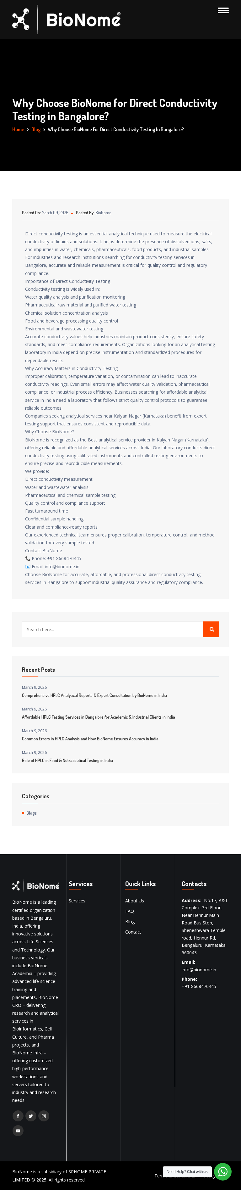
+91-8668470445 (199, 986)
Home (18, 129)
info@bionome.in (199, 970)
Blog (130, 921)
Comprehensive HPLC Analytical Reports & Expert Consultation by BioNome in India (94, 695)
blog (35, 129)
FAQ (129, 911)
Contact (133, 932)
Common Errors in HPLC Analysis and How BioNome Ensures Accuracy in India (90, 738)
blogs (31, 813)
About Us (134, 901)
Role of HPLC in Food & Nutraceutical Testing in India (67, 760)
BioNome (103, 212)
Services (77, 901)
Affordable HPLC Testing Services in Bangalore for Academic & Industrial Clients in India (98, 717)
